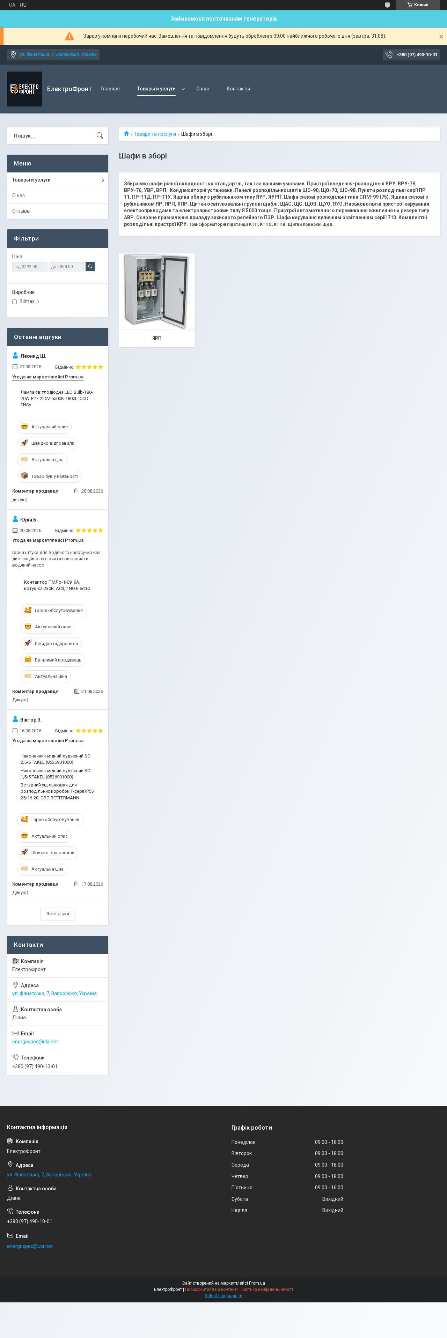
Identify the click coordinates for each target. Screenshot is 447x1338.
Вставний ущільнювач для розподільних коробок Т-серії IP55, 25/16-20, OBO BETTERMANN (58, 791)
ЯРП (156, 338)
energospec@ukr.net (35, 1041)
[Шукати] (99, 135)
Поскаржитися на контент (210, 1289)
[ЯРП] (157, 291)
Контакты (238, 88)
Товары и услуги (156, 88)
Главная (110, 88)
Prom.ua (257, 1283)
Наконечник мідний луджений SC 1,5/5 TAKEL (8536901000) (55, 773)
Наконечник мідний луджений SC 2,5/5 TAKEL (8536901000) (55, 759)
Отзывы (21, 211)
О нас (202, 88)
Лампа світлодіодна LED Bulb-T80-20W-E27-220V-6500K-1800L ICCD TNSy (57, 398)
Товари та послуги (155, 134)
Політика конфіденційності (266, 1289)
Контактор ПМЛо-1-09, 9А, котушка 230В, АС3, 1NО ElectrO (57, 585)
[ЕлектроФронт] (24, 89)
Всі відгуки (57, 913)
